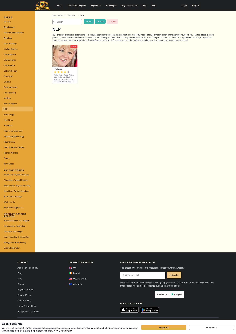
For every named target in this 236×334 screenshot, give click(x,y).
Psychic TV (96, 5)
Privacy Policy (24, 295)
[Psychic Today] (42, 5)
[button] (55, 72)
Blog (145, 5)
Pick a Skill (71, 15)
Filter (101, 21)
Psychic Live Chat (129, 5)
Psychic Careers (25, 289)
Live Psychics (57, 15)
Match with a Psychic (77, 5)
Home (59, 5)
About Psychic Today (27, 267)
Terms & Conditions (26, 305)
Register (195, 5)
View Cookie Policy (62, 330)
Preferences (211, 327)
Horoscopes (111, 5)
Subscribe (174, 275)
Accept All (164, 327)
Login (184, 5)
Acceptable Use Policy (28, 311)
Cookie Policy (24, 300)
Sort (90, 21)
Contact (21, 284)
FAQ (154, 5)
